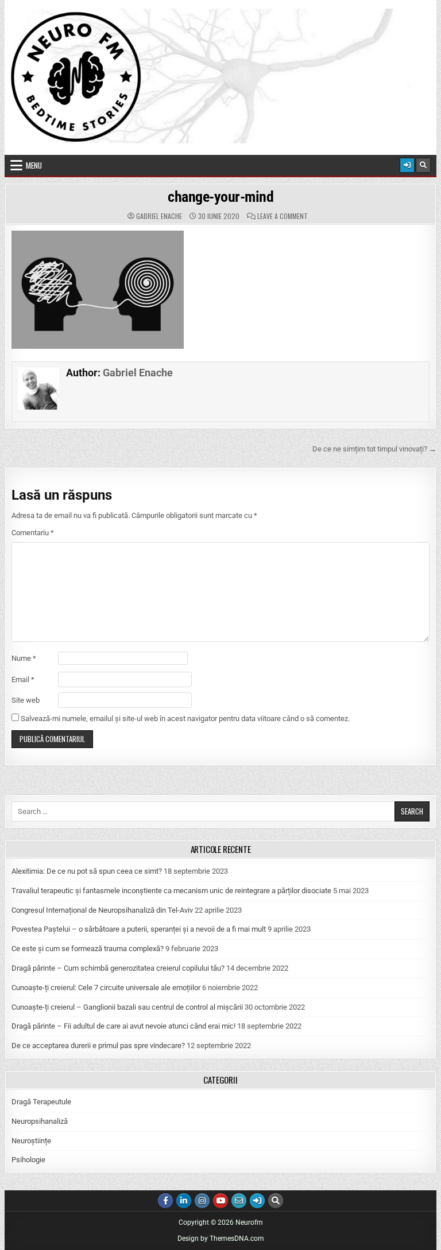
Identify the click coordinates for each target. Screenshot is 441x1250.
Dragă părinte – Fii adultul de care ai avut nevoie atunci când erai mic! (123, 1026)
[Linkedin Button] (183, 1200)
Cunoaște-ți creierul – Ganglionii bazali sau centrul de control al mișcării (127, 1007)
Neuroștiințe (31, 1140)
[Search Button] (423, 165)
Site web (25, 700)
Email (22, 679)
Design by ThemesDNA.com (220, 1239)
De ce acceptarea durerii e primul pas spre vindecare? (98, 1045)
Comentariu (32, 532)
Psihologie (28, 1159)
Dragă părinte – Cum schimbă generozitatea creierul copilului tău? (118, 968)
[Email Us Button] (238, 1200)
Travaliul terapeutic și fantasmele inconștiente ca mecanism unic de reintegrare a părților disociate (171, 890)
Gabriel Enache (159, 216)
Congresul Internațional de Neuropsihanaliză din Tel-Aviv (102, 910)
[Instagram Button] (202, 1200)
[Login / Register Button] (407, 165)
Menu (34, 165)
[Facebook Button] (165, 1200)
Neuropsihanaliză (39, 1121)
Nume (23, 658)
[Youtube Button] (220, 1200)
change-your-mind (220, 196)
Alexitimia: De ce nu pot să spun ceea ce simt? (86, 871)
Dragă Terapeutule (41, 1101)
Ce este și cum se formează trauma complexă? (87, 948)
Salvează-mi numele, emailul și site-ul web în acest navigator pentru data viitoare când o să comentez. (185, 718)
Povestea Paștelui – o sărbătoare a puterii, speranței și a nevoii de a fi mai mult (138, 929)
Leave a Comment (282, 216)
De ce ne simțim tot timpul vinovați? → (374, 449)
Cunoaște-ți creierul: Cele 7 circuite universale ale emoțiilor (105, 987)
